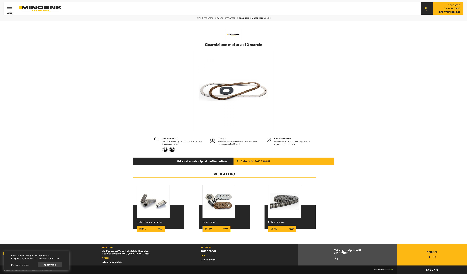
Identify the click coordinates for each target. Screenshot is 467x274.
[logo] (40, 8)
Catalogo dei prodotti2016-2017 (347, 252)
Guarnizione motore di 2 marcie (254, 18)
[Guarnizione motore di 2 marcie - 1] (233, 90)
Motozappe (230, 18)
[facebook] (429, 257)
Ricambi (219, 18)
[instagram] (434, 257)
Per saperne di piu (20, 265)
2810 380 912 (262, 161)
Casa (199, 18)
